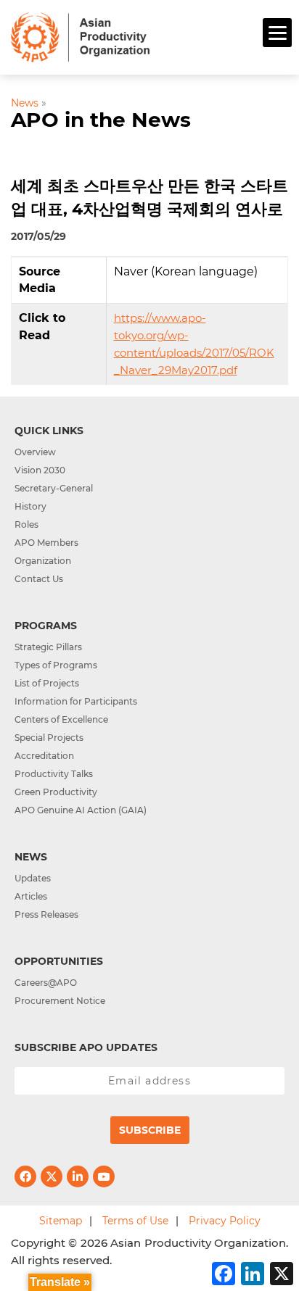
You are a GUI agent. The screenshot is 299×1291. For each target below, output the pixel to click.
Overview (35, 452)
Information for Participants (76, 701)
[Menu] (277, 32)
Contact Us (39, 578)
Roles (26, 524)
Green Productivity (56, 791)
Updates (33, 878)
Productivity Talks (54, 773)
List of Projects (47, 683)
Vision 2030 (40, 470)
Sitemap (60, 1220)
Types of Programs (56, 665)
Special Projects (49, 737)
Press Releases (46, 914)
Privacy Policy (225, 1220)
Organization (43, 560)
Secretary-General (54, 488)
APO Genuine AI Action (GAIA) (81, 810)
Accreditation (44, 755)
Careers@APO (46, 982)
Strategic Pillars (48, 647)
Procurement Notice (60, 1000)
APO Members (46, 542)
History (30, 506)
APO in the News (101, 119)
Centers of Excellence (61, 719)
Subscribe (150, 1130)
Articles (31, 896)
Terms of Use (135, 1220)
